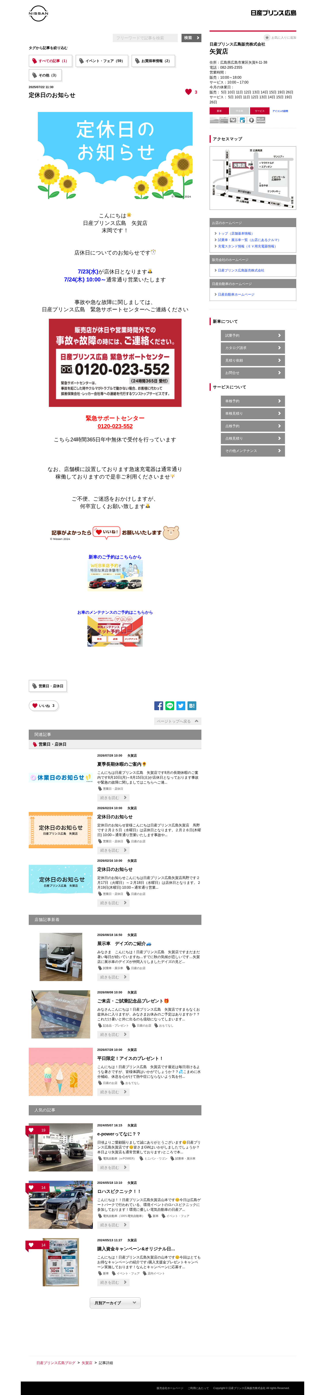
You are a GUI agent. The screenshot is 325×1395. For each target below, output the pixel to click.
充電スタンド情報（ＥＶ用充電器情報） (248, 246)
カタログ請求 (236, 348)
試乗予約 (232, 335)
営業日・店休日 (51, 686)
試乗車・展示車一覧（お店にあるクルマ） (249, 240)
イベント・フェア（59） (105, 61)
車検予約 (232, 401)
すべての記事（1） (54, 61)
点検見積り (234, 438)
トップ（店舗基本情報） (236, 233)
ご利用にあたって (198, 1388)
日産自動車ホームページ (236, 294)
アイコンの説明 (280, 111)
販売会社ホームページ (170, 1388)
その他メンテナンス (241, 451)
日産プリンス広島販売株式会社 (241, 270)
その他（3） (48, 75)
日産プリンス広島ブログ (55, 1363)
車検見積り (234, 413)
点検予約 (232, 426)
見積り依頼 (234, 360)
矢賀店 (87, 1363)
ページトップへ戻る (174, 721)
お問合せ (232, 373)
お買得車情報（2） (156, 61)
